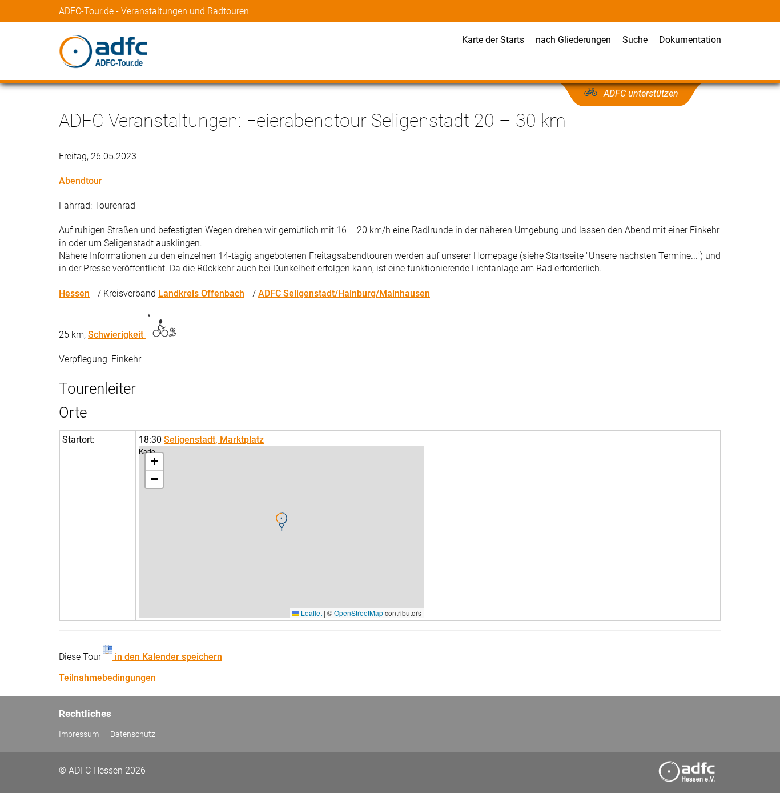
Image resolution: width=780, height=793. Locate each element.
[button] (281, 522)
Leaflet (310, 613)
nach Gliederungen (573, 39)
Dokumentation (690, 39)
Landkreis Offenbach (201, 293)
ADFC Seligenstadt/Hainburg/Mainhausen (344, 293)
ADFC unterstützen (641, 93)
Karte (280, 531)
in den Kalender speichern (167, 656)
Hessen (74, 293)
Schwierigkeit (117, 334)
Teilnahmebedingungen (107, 677)
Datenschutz (132, 734)
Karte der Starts (493, 39)
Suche (635, 39)
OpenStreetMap (358, 613)
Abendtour (80, 180)
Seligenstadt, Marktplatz (214, 439)
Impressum (79, 734)
